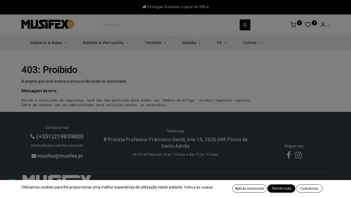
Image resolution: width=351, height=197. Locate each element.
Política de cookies (198, 187)
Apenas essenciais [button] (249, 188)
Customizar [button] (309, 188)
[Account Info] (325, 25)
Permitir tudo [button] (281, 188)
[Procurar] (245, 24)
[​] (289, 156)
